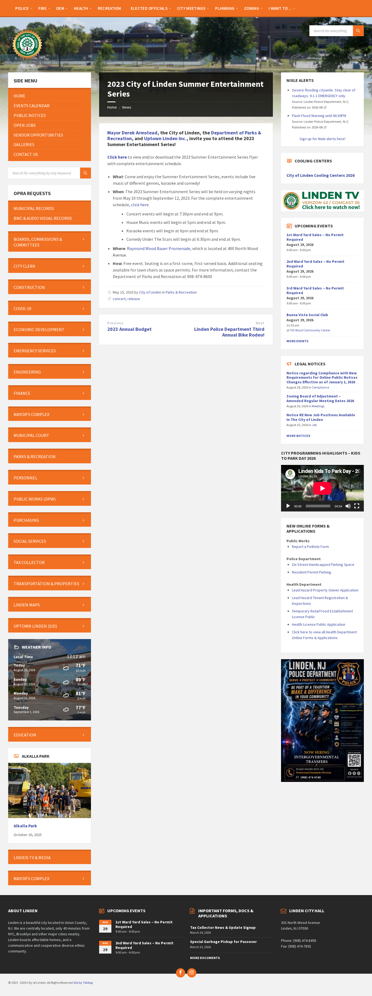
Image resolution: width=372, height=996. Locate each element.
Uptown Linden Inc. (165, 138)
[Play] (288, 506)
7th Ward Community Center (310, 330)
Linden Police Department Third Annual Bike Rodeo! (229, 332)
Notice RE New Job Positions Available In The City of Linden (320, 417)
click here (140, 204)
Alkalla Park (25, 825)
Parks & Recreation (181, 292)
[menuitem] (22, 8)
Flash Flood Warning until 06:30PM (319, 115)
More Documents (205, 958)
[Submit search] (358, 30)
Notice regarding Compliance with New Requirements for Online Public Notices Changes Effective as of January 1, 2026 (322, 378)
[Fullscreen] (356, 506)
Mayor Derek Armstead (132, 132)
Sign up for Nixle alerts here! (322, 138)
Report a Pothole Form (310, 546)
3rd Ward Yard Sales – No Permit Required (315, 290)
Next (260, 323)
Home (112, 107)
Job (314, 425)
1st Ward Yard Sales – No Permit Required (315, 237)
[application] (322, 488)
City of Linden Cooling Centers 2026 (320, 175)
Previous (115, 323)
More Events (297, 341)
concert (119, 298)
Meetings (318, 406)
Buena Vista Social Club (307, 314)
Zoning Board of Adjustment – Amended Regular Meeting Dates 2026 (320, 398)
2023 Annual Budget (129, 329)
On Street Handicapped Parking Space (323, 564)
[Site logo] (27, 61)
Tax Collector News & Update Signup (223, 927)
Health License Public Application (318, 624)
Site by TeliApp (83, 982)
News (126, 107)
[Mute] (348, 506)
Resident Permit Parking (311, 572)
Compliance (320, 387)
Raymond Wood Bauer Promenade (158, 248)
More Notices (298, 436)
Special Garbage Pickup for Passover (223, 941)
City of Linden (150, 292)
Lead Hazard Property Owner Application (325, 590)
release (133, 298)
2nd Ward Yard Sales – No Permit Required (315, 264)
